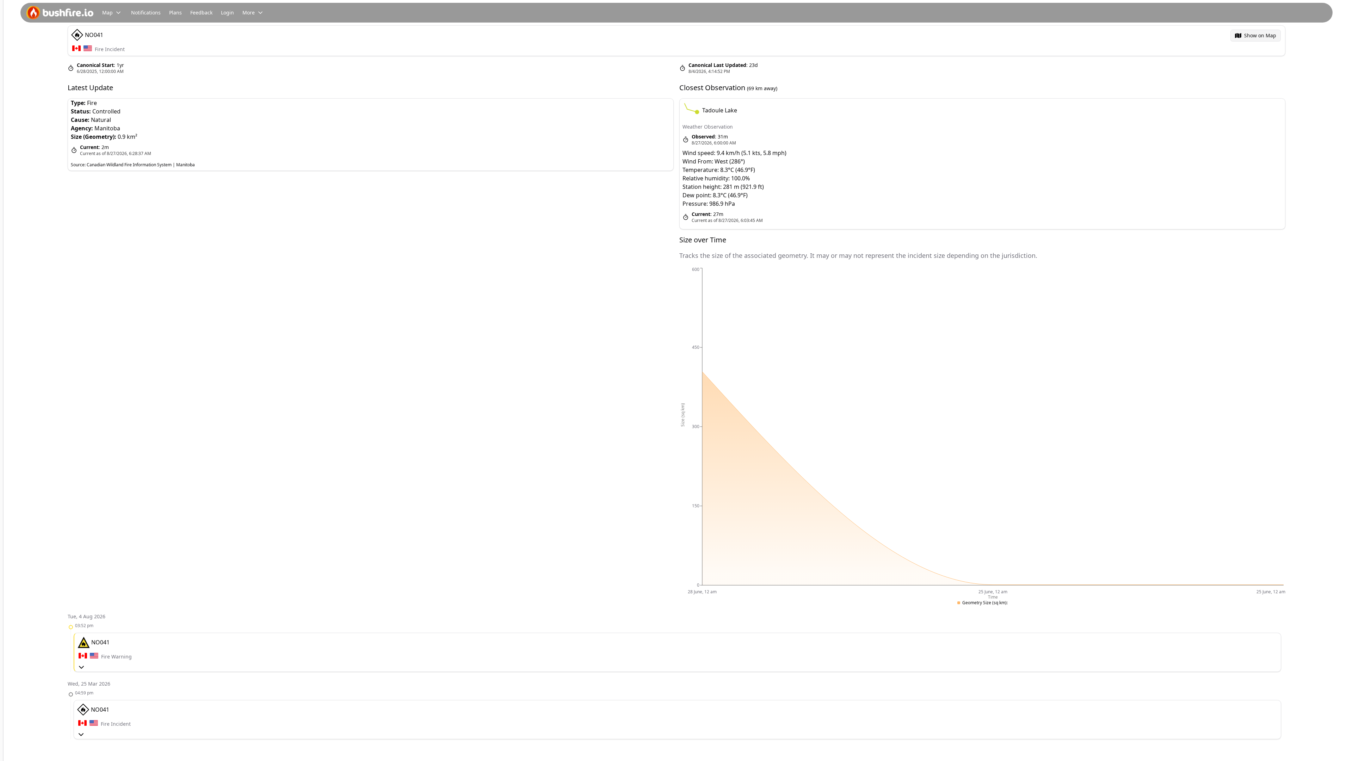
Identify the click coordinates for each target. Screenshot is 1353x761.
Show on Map (1260, 35)
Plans (175, 12)
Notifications (146, 12)
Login (227, 12)
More (248, 12)
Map (107, 12)
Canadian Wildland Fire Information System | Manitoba (141, 165)
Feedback (201, 12)
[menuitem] (1255, 36)
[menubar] (1255, 36)
